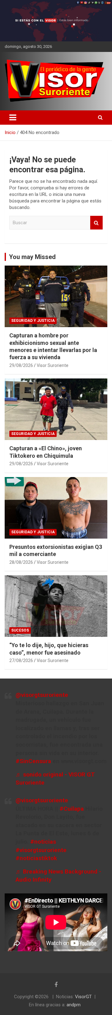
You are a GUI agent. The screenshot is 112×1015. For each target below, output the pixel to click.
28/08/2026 (21, 562)
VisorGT (83, 996)
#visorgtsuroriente (41, 850)
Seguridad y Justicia (33, 320)
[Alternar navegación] (13, 117)
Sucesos (20, 630)
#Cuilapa (71, 808)
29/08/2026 (21, 365)
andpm (74, 1005)
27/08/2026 (21, 660)
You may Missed (32, 257)
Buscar (96, 223)
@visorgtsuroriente (42, 694)
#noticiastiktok (36, 858)
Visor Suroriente (52, 365)
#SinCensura (33, 761)
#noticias (43, 841)
